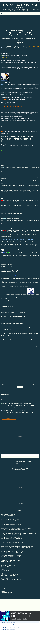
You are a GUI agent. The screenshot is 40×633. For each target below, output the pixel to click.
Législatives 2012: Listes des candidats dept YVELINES (10, 556)
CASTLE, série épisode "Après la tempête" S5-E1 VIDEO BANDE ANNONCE (14, 527)
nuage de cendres (28, 144)
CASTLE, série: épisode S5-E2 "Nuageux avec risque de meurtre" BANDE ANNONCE (16, 528)
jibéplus (18, 469)
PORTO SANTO (7, 264)
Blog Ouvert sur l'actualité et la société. (20, 6)
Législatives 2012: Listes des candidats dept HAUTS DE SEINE (12, 551)
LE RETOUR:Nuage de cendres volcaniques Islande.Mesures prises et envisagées (20, 320)
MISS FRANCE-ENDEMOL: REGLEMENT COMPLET (10, 562)
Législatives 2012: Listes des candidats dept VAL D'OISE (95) (11, 555)
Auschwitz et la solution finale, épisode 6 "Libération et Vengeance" (12, 521)
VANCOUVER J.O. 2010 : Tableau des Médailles (9, 574)
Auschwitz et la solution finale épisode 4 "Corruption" (10, 519)
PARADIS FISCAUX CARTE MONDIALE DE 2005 (10, 565)
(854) (3, 591)
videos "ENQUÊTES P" (5, 578)
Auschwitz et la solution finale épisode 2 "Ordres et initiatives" (12, 516)
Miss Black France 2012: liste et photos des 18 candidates (11, 560)
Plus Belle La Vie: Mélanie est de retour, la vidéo (9, 566)
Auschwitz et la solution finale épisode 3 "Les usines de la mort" (12, 518)
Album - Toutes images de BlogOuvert (7, 515)
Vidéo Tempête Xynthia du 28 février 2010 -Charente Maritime (12, 579)
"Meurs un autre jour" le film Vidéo (7, 559)
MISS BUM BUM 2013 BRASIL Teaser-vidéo (9, 561)
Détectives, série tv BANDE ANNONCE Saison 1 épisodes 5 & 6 (12, 532)
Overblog (25, 601)
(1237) (5, 589)
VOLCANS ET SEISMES (20, 40)
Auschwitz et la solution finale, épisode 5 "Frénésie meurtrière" (12, 520)
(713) (8, 592)
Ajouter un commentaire (9, 418)
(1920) (3, 588)
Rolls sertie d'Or (4, 569)
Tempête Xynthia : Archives (6, 573)
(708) (5, 593)
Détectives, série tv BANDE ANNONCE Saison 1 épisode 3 (11, 530)
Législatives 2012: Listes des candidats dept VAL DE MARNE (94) (12, 553)
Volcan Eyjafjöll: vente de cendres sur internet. (12, 218)
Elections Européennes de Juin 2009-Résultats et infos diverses (12, 534)
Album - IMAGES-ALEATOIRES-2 (7, 512)
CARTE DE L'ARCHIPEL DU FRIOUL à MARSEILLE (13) (11, 524)
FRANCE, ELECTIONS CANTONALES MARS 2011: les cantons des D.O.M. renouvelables (16, 547)
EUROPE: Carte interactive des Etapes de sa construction (11, 541)
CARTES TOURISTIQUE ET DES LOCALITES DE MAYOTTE (11, 525)
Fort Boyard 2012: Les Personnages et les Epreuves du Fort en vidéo (13, 543)
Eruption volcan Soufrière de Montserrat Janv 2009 (10, 539)
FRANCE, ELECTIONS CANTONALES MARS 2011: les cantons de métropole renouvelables (17, 546)
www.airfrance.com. (15, 279)
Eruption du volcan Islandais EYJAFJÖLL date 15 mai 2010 (11, 538)
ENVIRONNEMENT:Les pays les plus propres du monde (10, 537)
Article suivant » (36, 384)
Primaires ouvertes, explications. (6, 568)
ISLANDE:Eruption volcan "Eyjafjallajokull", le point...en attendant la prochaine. (14, 312)
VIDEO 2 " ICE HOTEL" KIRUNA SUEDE (8, 575)
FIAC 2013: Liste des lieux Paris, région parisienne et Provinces (12, 542)
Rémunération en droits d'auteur (10, 605)
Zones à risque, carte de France (6, 582)
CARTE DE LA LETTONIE (5, 523)
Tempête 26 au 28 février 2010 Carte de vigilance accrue (11, 571)
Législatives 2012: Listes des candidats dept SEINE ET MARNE (12, 552)
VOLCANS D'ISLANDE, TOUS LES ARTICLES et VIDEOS (11, 580)
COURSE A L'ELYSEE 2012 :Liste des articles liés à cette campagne (12, 529)
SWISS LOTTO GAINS (5, 570)
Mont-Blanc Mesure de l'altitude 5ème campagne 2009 (10, 564)
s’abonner (14, 618)
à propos (25, 618)
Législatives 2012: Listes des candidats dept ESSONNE (10, 550)
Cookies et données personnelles (23, 605)
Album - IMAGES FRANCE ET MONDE (8, 514)
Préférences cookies (30, 605)
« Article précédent (4, 384)
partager (20, 618)
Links (2, 557)
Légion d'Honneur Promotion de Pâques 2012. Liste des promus (12, 548)
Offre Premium (17, 605)
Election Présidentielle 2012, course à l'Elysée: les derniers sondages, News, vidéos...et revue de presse (18, 533)
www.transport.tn (9, 108)
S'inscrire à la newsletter (5, 394)
